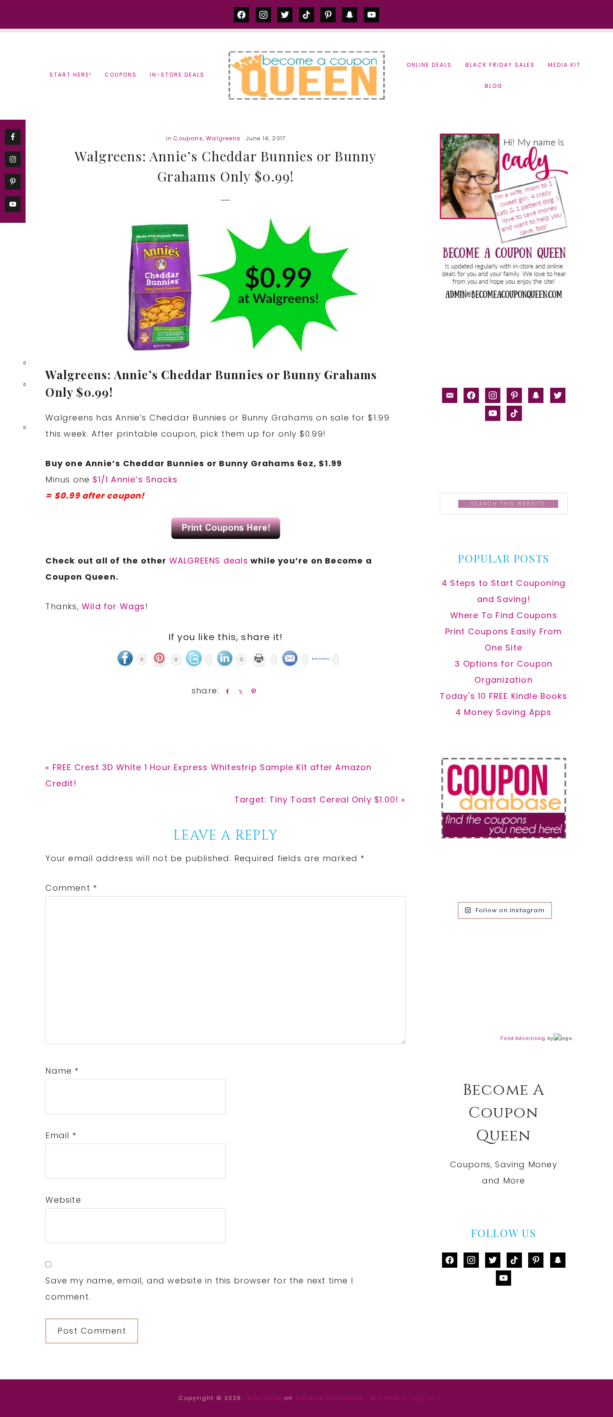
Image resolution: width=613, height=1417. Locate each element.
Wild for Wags (113, 606)
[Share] (225, 691)
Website (63, 1199)
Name (62, 1070)
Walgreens (223, 138)
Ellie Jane (265, 1398)
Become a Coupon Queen (306, 75)
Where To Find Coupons (503, 615)
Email (60, 1135)
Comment (71, 887)
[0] (11, 365)
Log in (424, 1398)
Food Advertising (522, 1038)
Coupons (187, 138)
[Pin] (251, 691)
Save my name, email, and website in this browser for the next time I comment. (199, 1288)
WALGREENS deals (208, 560)
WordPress (388, 1398)
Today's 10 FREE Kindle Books (503, 696)
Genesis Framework (329, 1398)
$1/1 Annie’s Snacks (135, 479)
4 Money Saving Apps (503, 712)
